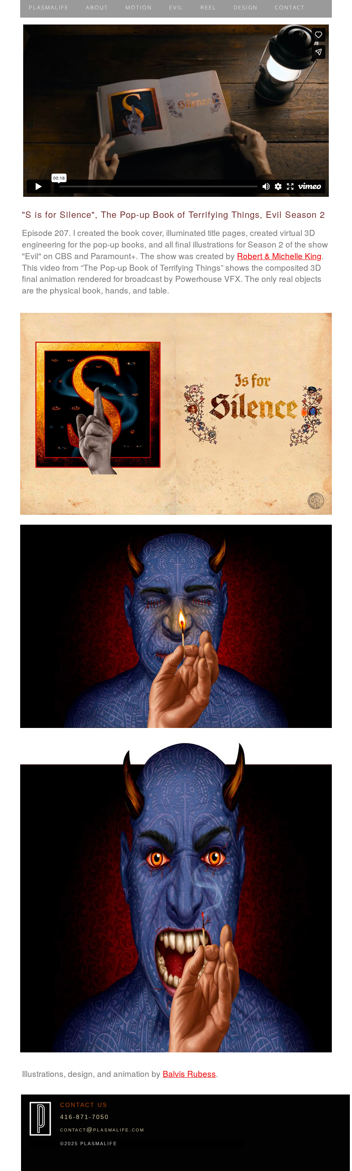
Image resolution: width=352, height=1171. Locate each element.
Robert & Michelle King (279, 255)
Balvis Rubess (189, 1073)
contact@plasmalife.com (102, 1129)
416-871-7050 (84, 1116)
